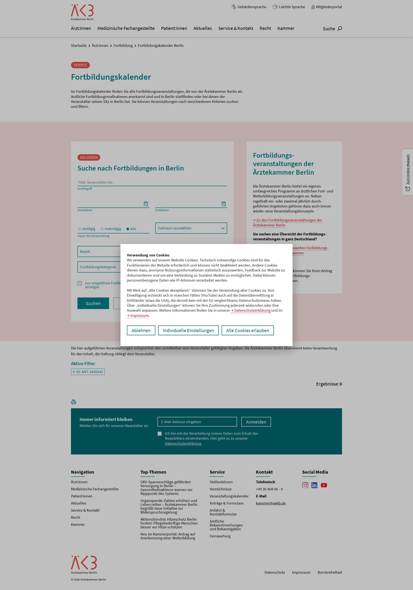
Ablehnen (141, 330)
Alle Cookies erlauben (247, 330)
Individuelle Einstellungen (188, 330)
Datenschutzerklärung (252, 310)
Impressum (139, 315)
